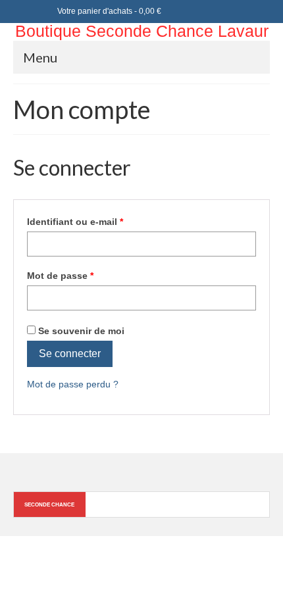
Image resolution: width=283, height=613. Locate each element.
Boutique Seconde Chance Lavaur (142, 31)
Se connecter (70, 353)
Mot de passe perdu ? (72, 384)
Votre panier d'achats (108, 11)
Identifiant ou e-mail (99, 221)
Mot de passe (85, 275)
